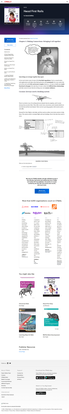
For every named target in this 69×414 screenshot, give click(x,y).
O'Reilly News (4, 377)
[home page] (8, 1)
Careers (3, 375)
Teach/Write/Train (6, 373)
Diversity (3, 385)
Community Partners (6, 381)
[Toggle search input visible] (67, 1)
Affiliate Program (5, 383)
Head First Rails (34, 38)
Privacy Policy (20, 377)
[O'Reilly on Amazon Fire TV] (41, 394)
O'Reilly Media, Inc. (60, 25)
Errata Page (22, 351)
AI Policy (19, 379)
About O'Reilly (5, 370)
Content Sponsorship (6, 387)
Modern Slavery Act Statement (33, 410)
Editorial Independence (21, 410)
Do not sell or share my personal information (11, 406)
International (5, 392)
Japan (3, 397)
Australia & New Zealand (7, 394)
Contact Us (20, 373)
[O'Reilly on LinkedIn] (7, 363)
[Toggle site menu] (1, 1)
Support (19, 370)
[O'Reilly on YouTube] (10, 363)
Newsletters (20, 375)
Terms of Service (4, 410)
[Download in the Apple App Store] (40, 379)
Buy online (10, 45)
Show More (7, 88)
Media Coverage (5, 379)
